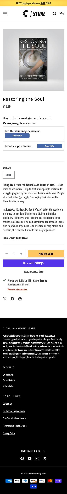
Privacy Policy (9, 433)
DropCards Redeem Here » (14, 418)
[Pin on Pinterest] (20, 299)
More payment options (33, 271)
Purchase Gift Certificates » (15, 426)
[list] (33, 60)
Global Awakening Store (37, 473)
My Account (8, 374)
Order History (9, 380)
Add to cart (46, 253)
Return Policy (8, 386)
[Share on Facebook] (12, 299)
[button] (62, 13)
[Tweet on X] (5, 299)
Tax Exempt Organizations (14, 411)
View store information (17, 289)
